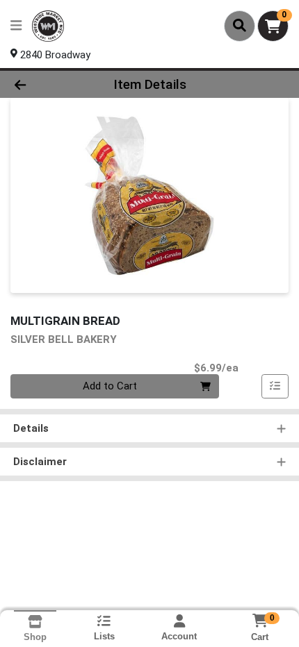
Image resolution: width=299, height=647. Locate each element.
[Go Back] (45, 84)
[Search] (239, 25)
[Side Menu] (16, 26)
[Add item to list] (275, 386)
